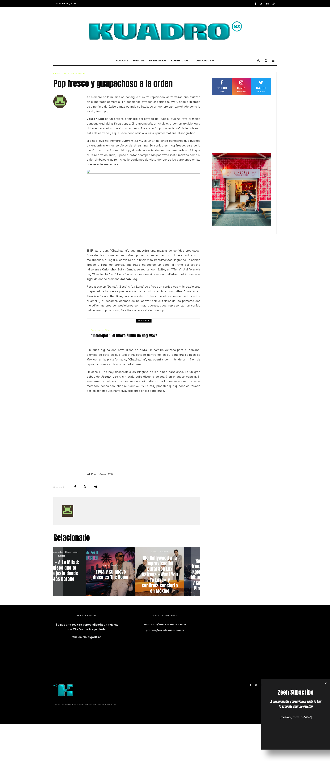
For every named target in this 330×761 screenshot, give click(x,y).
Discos (56, 73)
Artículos (203, 60)
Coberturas (179, 60)
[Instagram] (267, 4)
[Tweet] (85, 486)
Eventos (139, 60)
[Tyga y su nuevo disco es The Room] (78, 571)
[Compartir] (75, 486)
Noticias (122, 60)
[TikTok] (273, 4)
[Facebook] (255, 4)
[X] (261, 4)
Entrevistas (158, 60)
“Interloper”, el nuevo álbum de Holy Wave (124, 335)
